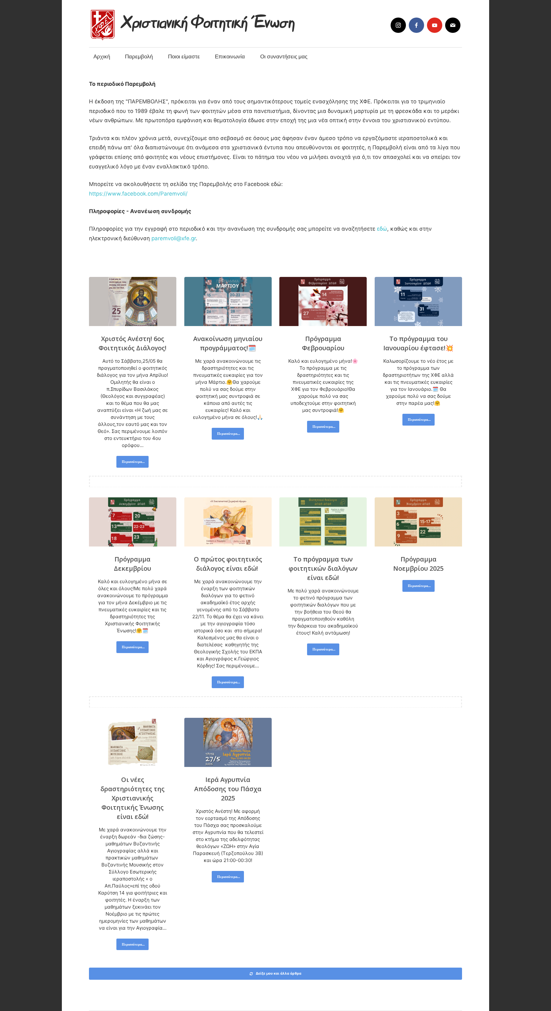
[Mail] (452, 25)
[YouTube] (434, 25)
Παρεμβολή (139, 56)
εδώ (382, 229)
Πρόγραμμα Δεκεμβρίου (132, 564)
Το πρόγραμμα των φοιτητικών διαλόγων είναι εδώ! (323, 568)
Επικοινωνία (230, 56)
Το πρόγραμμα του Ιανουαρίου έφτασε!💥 (418, 343)
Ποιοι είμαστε (184, 56)
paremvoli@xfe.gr (173, 238)
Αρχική (101, 56)
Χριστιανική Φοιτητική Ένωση (209, 20)
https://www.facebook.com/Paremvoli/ (138, 193)
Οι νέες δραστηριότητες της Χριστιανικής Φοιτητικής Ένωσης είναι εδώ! (132, 798)
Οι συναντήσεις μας (283, 56)
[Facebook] (416, 25)
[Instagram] (398, 25)
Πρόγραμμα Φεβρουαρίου (323, 343)
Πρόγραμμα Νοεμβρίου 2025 (418, 564)
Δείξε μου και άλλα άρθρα (278, 973)
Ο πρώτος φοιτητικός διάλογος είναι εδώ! (228, 564)
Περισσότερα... (133, 461)
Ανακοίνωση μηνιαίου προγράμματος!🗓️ (227, 343)
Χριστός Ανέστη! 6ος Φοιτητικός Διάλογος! (132, 343)
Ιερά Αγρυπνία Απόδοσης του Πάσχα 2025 (227, 788)
